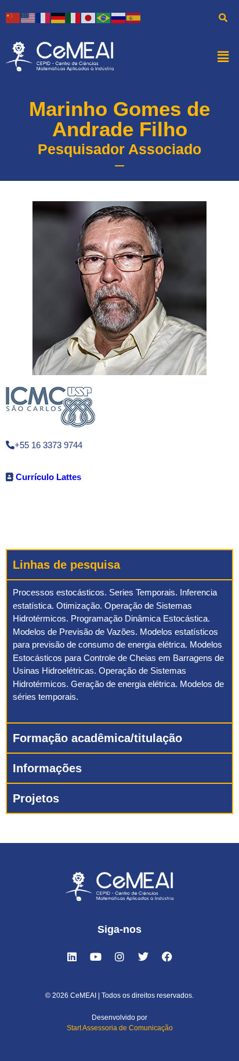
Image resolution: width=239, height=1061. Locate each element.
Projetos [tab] (36, 798)
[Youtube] (95, 956)
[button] (223, 56)
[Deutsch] (58, 17)
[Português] (103, 17)
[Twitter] (143, 956)
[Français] (43, 17)
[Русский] (118, 17)
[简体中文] (13, 17)
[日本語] (88, 17)
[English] (28, 17)
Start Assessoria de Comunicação (120, 1028)
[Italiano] (73, 17)
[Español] (134, 17)
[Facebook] (167, 956)
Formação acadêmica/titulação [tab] (97, 738)
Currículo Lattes (48, 477)
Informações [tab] (47, 768)
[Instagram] (119, 956)
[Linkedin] (71, 956)
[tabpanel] (119, 650)
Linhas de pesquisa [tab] (66, 564)
